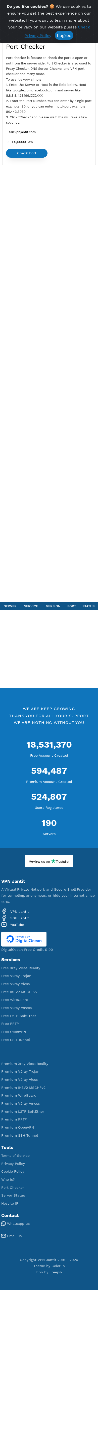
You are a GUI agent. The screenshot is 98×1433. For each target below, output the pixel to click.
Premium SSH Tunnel (19, 1135)
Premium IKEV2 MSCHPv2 (23, 1088)
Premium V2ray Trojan (20, 1071)
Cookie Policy (12, 1171)
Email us (14, 1236)
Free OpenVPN (13, 1032)
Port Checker (12, 1187)
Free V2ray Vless (15, 984)
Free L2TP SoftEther (18, 1016)
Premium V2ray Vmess (20, 1103)
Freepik (56, 1272)
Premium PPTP (14, 1119)
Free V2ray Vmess (16, 1008)
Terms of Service (15, 1156)
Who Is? (8, 1179)
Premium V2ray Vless (19, 1079)
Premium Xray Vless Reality (24, 1064)
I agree (64, 35)
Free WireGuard (14, 1000)
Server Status (13, 1195)
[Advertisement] (49, 384)
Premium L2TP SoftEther (22, 1111)
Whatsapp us (18, 1223)
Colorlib (58, 1266)
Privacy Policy (13, 1164)
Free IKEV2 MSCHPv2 (19, 992)
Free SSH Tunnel (15, 1040)
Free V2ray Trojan (16, 976)
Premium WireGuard (18, 1095)
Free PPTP (10, 1024)
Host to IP (9, 1203)
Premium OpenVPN (17, 1127)
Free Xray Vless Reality (20, 968)
